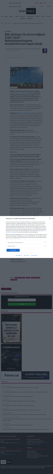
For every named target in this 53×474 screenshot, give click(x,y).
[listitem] (26, 242)
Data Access (26, 255)
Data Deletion (19, 255)
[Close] (50, 218)
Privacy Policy (34, 255)
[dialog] (26, 237)
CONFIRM (13, 250)
